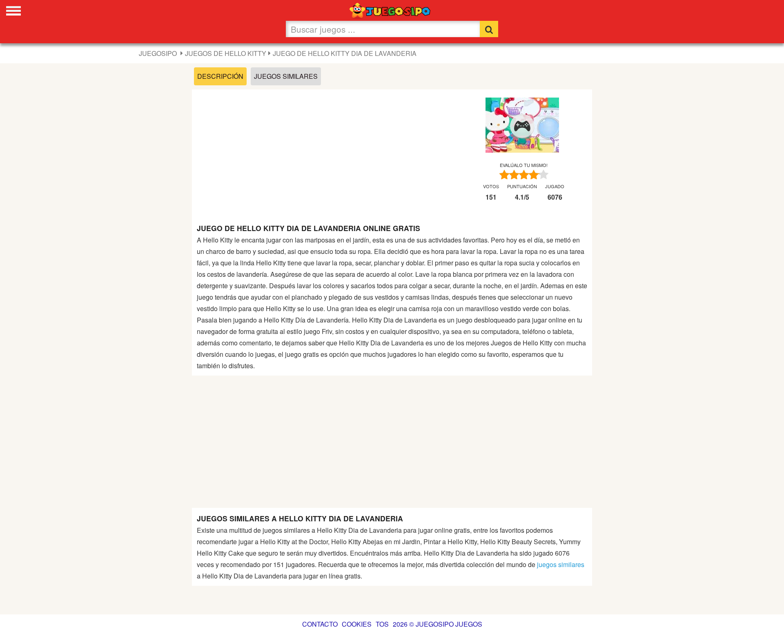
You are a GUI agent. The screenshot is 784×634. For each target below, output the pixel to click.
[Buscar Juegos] (489, 29)
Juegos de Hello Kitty (225, 53)
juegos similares (560, 564)
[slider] (523, 175)
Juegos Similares (286, 76)
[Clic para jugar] (522, 126)
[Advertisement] (322, 151)
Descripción (220, 76)
